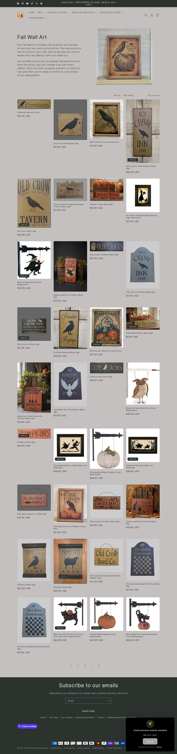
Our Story (53, 717)
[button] (41, 12)
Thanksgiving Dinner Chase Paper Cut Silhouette (70, 466)
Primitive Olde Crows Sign (101, 377)
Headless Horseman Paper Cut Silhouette (139, 466)
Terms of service (83, 748)
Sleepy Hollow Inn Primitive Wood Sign (68, 296)
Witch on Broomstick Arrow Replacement (29, 283)
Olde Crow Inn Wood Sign (28, 344)
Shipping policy (98, 748)
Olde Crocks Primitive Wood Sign (104, 255)
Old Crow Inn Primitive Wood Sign (140, 292)
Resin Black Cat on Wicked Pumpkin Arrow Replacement (141, 635)
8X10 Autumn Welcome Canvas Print (105, 351)
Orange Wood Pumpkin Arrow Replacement (103, 635)
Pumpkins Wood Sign (26, 442)
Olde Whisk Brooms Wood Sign (139, 333)
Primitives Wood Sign (26, 585)
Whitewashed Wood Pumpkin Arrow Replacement (105, 473)
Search (43, 717)
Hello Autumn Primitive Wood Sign (105, 521)
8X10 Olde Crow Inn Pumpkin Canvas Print (70, 527)
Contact (101, 717)
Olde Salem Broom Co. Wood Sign (32, 514)
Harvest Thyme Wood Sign (101, 204)
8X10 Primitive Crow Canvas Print (104, 142)
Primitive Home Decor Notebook (122, 717)
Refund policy (56, 748)
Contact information (114, 748)
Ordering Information (85, 717)
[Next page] (106, 665)
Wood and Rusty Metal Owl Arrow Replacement (141, 409)
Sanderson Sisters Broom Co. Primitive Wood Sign (30, 417)
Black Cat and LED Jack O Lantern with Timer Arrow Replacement (68, 635)
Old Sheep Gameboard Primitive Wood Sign (142, 585)
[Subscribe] (109, 701)
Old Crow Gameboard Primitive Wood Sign (33, 648)
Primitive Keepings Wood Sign (67, 352)
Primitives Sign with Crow (28, 112)
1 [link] (71, 665)
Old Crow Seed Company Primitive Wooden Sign (105, 577)
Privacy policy (69, 748)
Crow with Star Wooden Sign (66, 143)
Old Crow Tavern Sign (26, 231)
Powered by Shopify (40, 748)
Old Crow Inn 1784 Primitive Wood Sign (141, 167)
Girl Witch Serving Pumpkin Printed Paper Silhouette (141, 216)
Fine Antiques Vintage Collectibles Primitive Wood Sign (69, 205)
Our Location (67, 717)
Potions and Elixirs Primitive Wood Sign (141, 522)
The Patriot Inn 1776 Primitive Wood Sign (69, 411)
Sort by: (117, 95)
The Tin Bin (28, 748)
